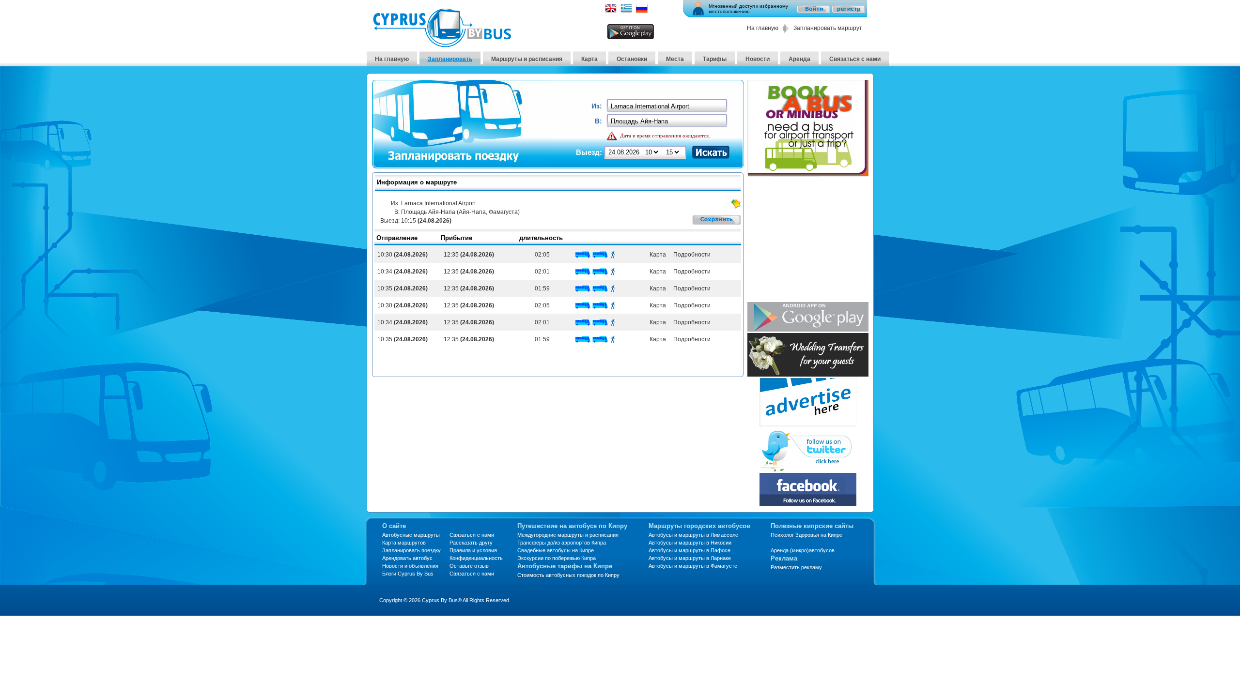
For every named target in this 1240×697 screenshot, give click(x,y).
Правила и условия (473, 550)
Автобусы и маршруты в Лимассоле (693, 535)
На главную (762, 28)
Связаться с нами (855, 59)
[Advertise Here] (808, 424)
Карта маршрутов (404, 542)
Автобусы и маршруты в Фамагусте (693, 566)
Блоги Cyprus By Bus (408, 573)
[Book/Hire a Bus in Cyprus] (807, 174)
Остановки (632, 59)
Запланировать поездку (411, 550)
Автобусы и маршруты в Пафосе (689, 550)
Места (675, 59)
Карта (589, 59)
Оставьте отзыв (469, 566)
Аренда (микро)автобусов (803, 550)
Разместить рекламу (796, 567)
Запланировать (450, 59)
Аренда (799, 59)
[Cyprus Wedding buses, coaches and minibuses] (807, 374)
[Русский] (642, 11)
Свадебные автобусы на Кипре (555, 550)
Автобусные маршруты (411, 535)
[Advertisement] (807, 240)
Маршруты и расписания (526, 59)
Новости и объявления (410, 566)
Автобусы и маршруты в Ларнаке (690, 558)
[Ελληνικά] (626, 11)
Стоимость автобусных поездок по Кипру (568, 575)
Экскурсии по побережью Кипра (556, 558)
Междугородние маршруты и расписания (568, 535)
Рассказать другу (471, 542)
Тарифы (715, 59)
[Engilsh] (611, 11)
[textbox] (668, 106)
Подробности (691, 254)
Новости (757, 59)
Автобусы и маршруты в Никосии (690, 542)
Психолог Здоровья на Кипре (806, 535)
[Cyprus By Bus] (441, 45)
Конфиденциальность (476, 558)
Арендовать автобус (407, 558)
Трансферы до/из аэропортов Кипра (561, 542)
